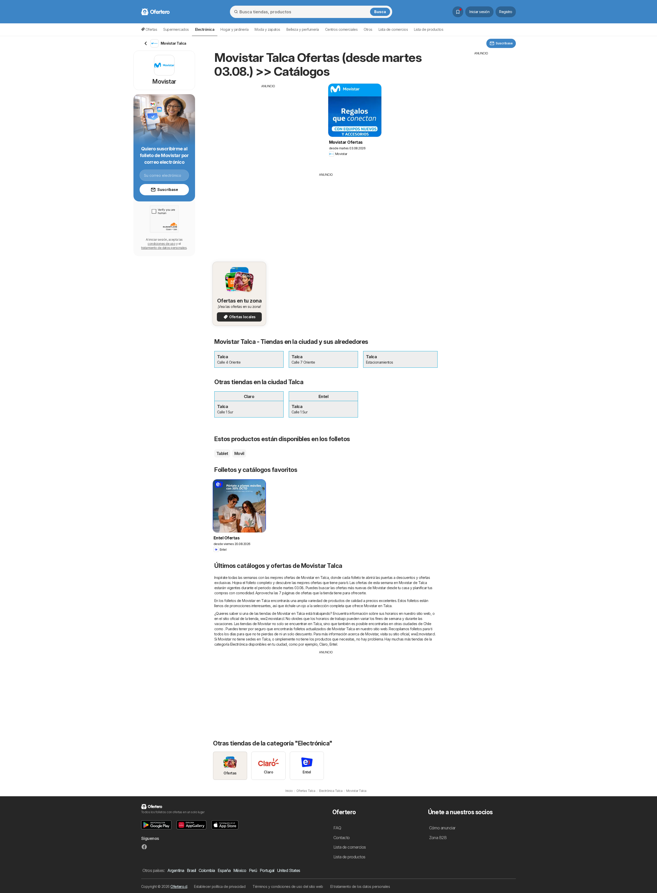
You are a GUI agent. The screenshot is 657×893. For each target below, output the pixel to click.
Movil (239, 453)
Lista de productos (428, 29)
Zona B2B (438, 837)
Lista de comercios (393, 29)
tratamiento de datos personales (164, 248)
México (239, 870)
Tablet (222, 453)
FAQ (337, 827)
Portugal (267, 870)
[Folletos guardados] (457, 11)
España (224, 870)
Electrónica (238, 644)
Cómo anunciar (442, 827)
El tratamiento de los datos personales (360, 886)
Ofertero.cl (178, 886)
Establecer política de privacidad (219, 886)
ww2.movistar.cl (272, 618)
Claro (323, 644)
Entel (333, 644)
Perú (253, 870)
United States (288, 870)
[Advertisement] (268, 124)
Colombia (207, 870)
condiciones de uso (161, 244)
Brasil (191, 870)
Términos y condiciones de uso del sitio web (288, 886)
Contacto (341, 837)
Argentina (175, 870)
